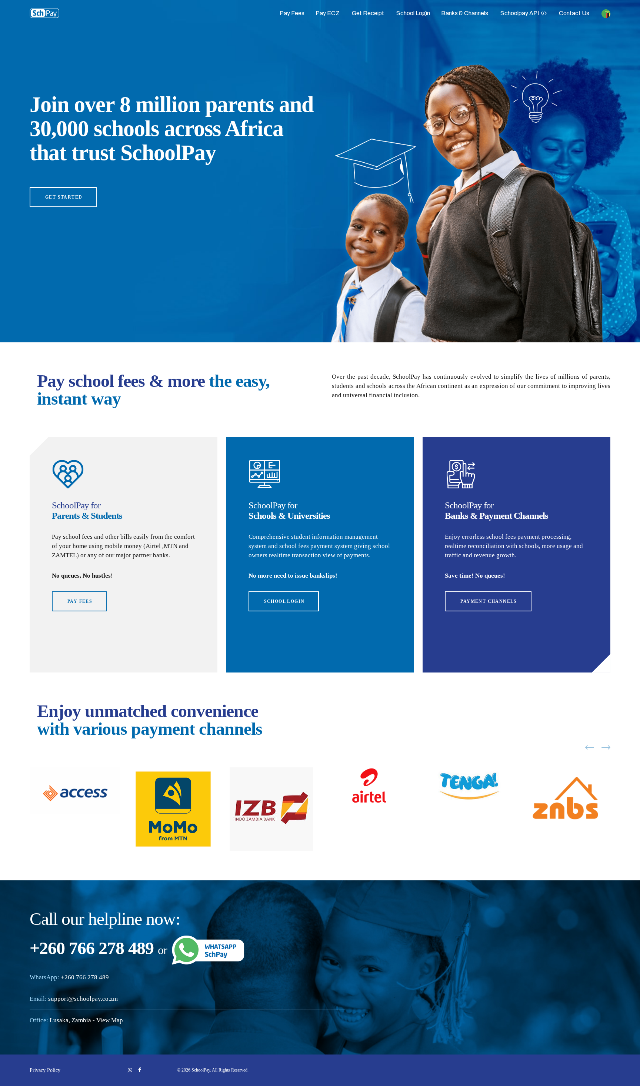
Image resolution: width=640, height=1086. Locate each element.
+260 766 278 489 (85, 977)
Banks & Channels (464, 13)
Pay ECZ (328, 13)
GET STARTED (63, 197)
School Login (413, 13)
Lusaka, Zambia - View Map (86, 1020)
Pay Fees (292, 13)
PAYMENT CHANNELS (488, 601)
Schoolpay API (520, 13)
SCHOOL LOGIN (284, 601)
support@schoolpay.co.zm (83, 998)
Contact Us (574, 13)
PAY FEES (79, 601)
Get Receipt (368, 13)
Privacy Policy (45, 1070)
